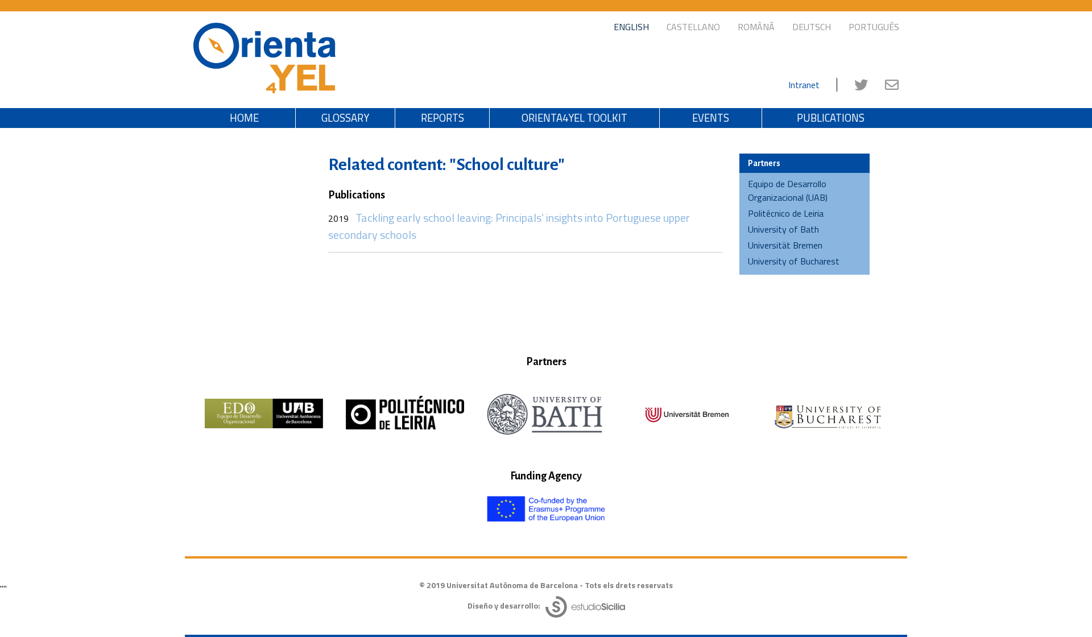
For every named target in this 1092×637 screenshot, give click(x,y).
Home (244, 118)
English (631, 27)
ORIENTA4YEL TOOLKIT (574, 118)
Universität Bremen (785, 245)
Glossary (345, 118)
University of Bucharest (793, 261)
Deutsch (811, 27)
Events (710, 118)
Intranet (804, 85)
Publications (830, 118)
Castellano (693, 27)
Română (756, 27)
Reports (442, 118)
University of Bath (783, 229)
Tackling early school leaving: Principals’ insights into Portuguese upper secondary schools (509, 226)
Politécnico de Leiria (786, 213)
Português (874, 27)
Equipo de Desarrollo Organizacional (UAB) (788, 190)
